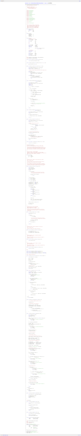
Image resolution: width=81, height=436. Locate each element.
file (37, 4)
